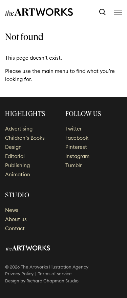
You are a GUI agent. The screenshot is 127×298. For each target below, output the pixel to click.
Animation (17, 174)
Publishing (17, 165)
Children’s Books (25, 138)
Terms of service (55, 273)
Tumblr (73, 165)
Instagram (77, 156)
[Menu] (118, 12)
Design (13, 147)
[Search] (102, 12)
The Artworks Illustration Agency (39, 12)
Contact (15, 228)
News (11, 210)
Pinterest (76, 147)
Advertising (19, 128)
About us (16, 219)
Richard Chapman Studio (52, 280)
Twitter (73, 128)
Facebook (76, 138)
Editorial (15, 156)
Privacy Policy (19, 273)
